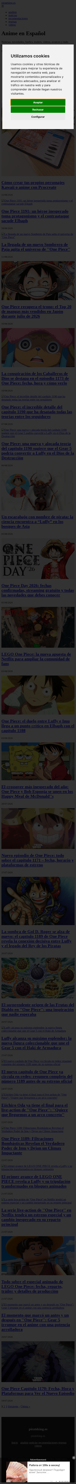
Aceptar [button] (38, 102)
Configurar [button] (38, 116)
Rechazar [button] (38, 109)
